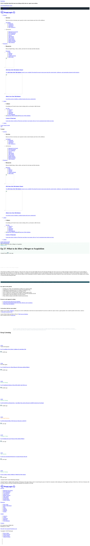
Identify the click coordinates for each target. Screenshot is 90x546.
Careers (10, 110)
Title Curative (11, 37)
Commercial (11, 24)
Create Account (6, 125)
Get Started (8, 22)
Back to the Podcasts (5, 243)
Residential (10, 23)
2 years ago (4, 459)
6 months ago (4, 387)
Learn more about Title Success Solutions (11, 301)
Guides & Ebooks (12, 55)
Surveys (10, 35)
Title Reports (11, 36)
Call (1, 126)
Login (2, 125)
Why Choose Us (11, 27)
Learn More (3, 5)
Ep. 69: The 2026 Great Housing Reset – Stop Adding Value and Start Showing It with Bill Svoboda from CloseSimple (22, 402)
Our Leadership (11, 114)
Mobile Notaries (11, 40)
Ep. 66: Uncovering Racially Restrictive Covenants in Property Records (14, 456)
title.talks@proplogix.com (7, 311)
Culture (4, 101)
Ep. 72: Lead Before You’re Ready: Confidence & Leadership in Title (13, 349)
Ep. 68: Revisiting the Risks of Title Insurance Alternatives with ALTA (13, 420)
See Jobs (7, 108)
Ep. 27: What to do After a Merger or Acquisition (11, 267)
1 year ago (4, 423)
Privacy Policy (6, 533)
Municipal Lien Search (13, 31)
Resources (5, 43)
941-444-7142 (6, 7)
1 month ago (4, 352)
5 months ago (4, 370)
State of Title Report (7, 505)
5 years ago (11, 253)
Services (5, 15)
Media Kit (10, 113)
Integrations (10, 26)
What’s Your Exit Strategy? (8, 303)
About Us (10, 109)
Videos (4, 508)
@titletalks (11, 310)
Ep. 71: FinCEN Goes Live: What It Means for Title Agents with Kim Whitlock (15, 367)
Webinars (10, 53)
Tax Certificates (11, 34)
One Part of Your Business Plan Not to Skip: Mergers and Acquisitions (17, 302)
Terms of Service (6, 534)
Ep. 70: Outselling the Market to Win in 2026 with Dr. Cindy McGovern (14, 385)
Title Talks (2, 267)
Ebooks (4, 511)
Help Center (11, 57)
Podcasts (10, 54)
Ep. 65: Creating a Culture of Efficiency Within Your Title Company (13, 474)
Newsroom (10, 112)
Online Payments (6, 536)
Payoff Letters (11, 38)
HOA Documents (12, 33)
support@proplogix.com (12, 528)
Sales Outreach (11, 42)
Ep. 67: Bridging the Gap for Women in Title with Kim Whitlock (12, 438)
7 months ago (4, 405)
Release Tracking (12, 41)
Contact (4, 123)
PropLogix (13, 315)
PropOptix (3, 1)
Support (4, 9)
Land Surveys (6, 494)
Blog (9, 52)
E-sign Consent (6, 535)
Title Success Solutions (23, 314)
